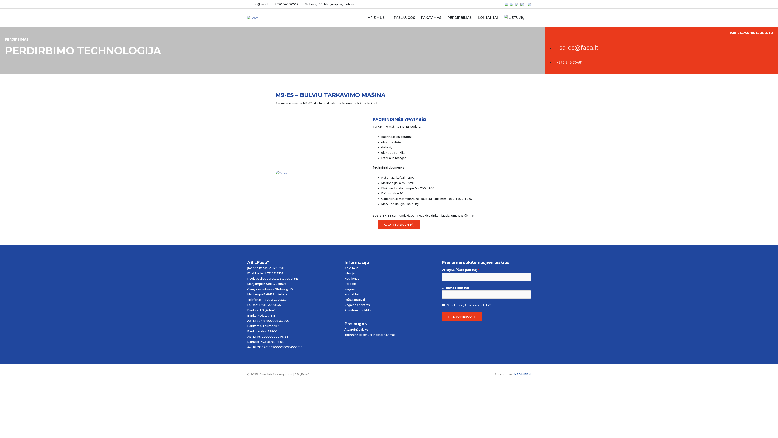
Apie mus (351, 268)
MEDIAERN (522, 374)
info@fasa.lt (260, 4)
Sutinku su (469, 305)
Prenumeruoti (461, 316)
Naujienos (351, 278)
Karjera (349, 289)
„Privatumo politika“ (477, 305)
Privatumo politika (357, 310)
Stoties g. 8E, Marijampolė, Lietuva (329, 4)
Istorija (349, 273)
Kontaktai (351, 294)
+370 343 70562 (286, 4)
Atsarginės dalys (356, 329)
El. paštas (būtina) (456, 288)
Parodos (350, 284)
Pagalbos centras (357, 305)
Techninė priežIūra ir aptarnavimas (369, 335)
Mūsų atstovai (354, 300)
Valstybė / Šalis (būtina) (460, 270)
